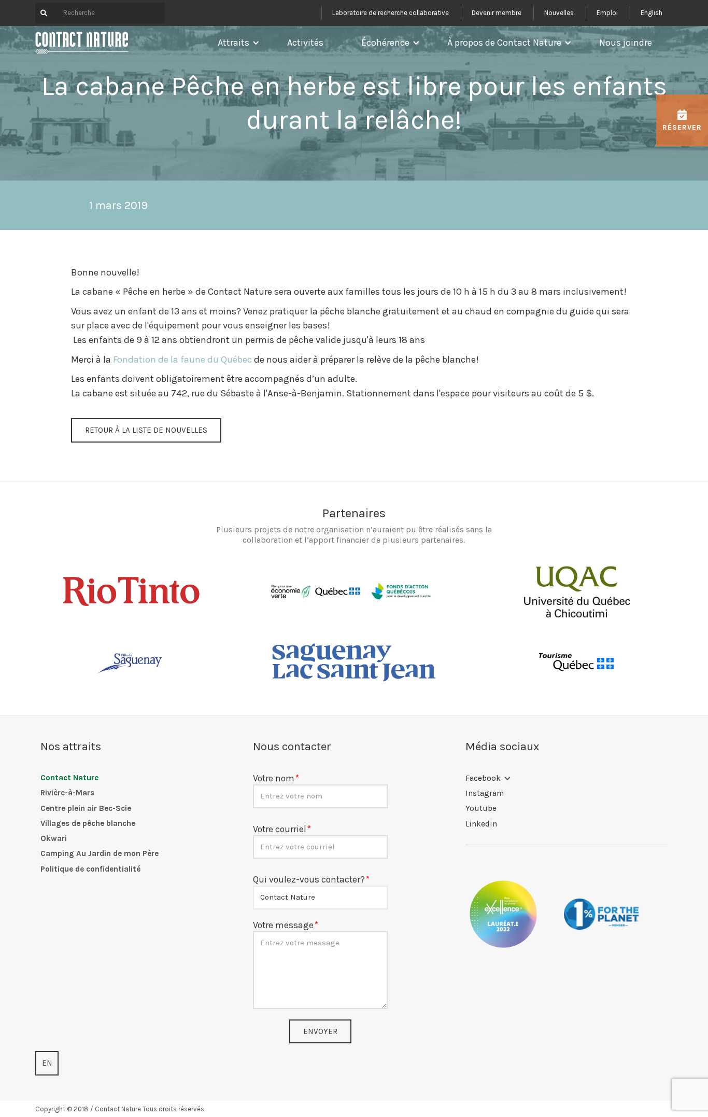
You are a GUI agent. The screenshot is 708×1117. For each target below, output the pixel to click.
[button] (236, 42)
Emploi (607, 13)
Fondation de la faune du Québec (182, 359)
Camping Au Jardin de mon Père (99, 853)
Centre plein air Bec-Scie (85, 808)
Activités (305, 42)
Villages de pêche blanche (87, 823)
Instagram (484, 793)
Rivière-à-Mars (67, 792)
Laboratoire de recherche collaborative (390, 13)
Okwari (53, 838)
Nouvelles (559, 13)
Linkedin (481, 824)
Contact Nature (69, 777)
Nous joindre (625, 42)
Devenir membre (496, 13)
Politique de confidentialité (90, 869)
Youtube (481, 808)
